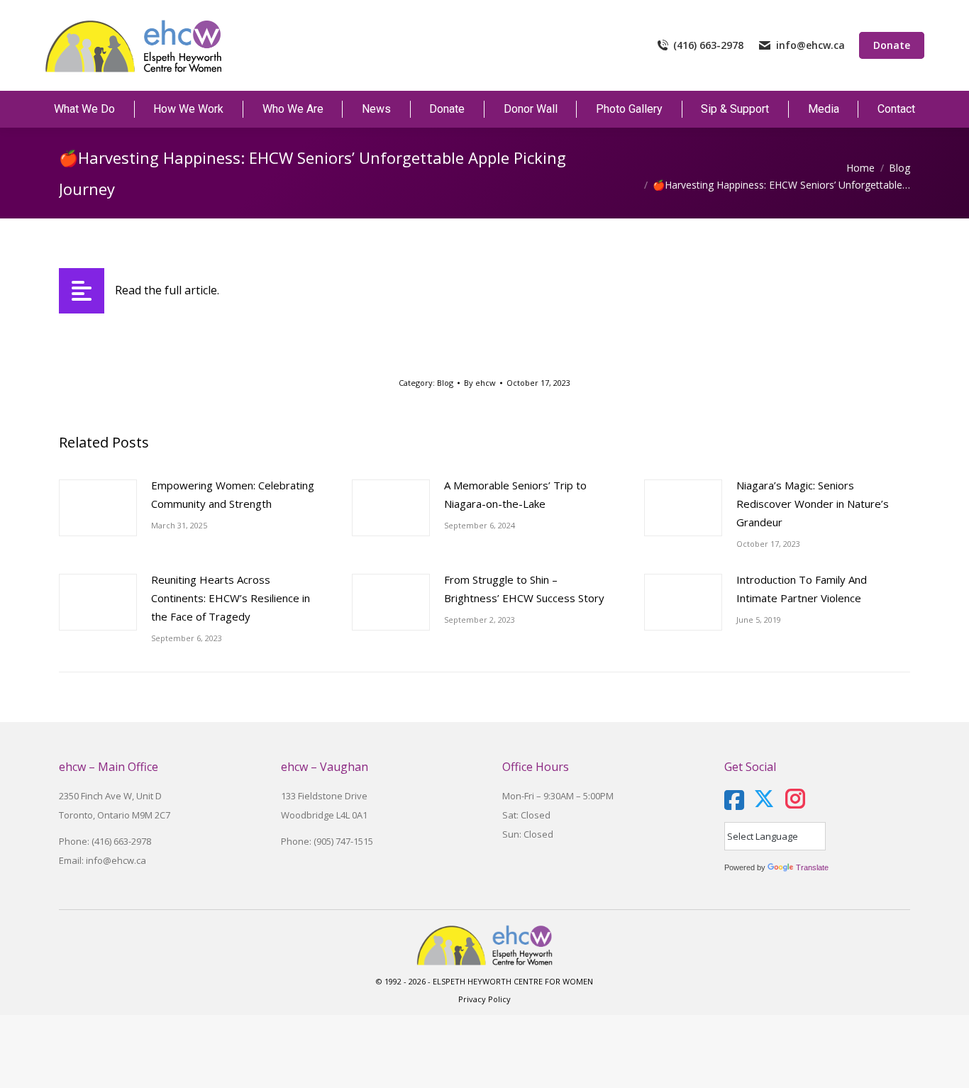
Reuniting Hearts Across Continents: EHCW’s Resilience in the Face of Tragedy (230, 597)
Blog (445, 382)
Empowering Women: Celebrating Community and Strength (232, 494)
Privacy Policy (484, 999)
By (480, 382)
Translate (812, 867)
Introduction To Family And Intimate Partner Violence (801, 588)
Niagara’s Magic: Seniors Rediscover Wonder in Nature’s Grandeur (812, 503)
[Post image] (98, 507)
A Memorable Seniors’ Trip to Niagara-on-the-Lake (515, 494)
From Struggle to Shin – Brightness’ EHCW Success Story (524, 588)
